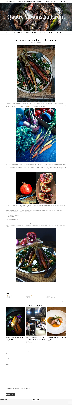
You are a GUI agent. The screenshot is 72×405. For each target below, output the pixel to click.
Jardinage (26, 32)
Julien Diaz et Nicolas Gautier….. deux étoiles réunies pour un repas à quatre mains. (35, 339)
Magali (8, 301)
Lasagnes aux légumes (10, 295)
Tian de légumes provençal (51, 295)
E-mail (7, 358)
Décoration (35, 32)
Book (44, 1)
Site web (7, 364)
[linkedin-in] (64, 1)
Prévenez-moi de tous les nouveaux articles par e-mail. (16, 391)
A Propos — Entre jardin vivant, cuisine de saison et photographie (22, 1)
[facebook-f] (59, 1)
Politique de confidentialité (54, 32)
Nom (7, 353)
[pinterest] (61, 1)
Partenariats (39, 1)
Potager (19, 32)
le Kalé (28, 106)
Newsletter (52, 1)
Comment (7, 369)
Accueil (7, 1)
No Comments (38, 42)
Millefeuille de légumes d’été (31, 295)
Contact (48, 1)
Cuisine (12, 32)
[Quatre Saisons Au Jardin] (36, 17)
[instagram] (9, 403)
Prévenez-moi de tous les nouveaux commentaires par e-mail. (18, 388)
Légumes (36, 38)
